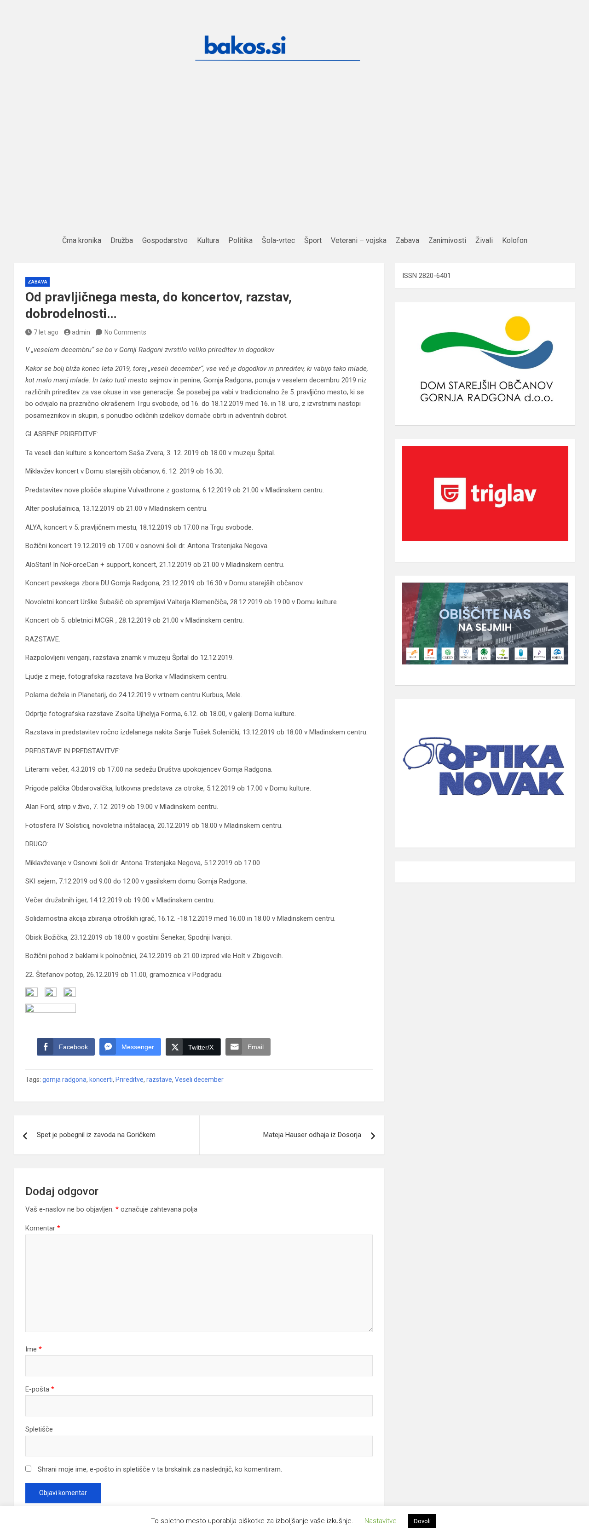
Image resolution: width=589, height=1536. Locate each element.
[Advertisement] (294, 163)
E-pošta (39, 1389)
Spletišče (39, 1429)
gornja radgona (64, 1079)
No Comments (125, 332)
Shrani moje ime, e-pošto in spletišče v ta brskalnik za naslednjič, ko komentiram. (160, 1469)
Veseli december (199, 1079)
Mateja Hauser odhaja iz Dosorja (312, 1135)
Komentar (42, 1228)
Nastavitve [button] (380, 1521)
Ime (33, 1349)
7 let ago (46, 332)
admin (81, 332)
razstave (159, 1079)
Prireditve (129, 1079)
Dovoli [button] (422, 1521)
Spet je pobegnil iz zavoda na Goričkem (96, 1135)
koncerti (101, 1079)
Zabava (37, 282)
